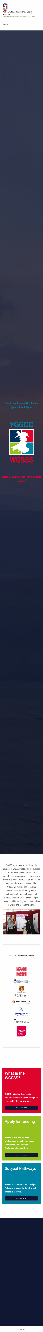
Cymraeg (6, 24)
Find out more (21, 1108)
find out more (21, 1155)
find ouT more (21, 1198)
